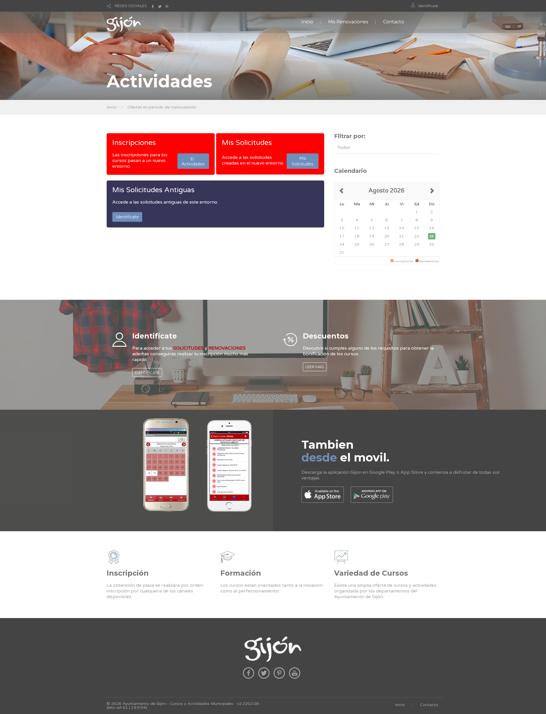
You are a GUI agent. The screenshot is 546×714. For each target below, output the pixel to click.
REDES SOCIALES (131, 6)
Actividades (193, 161)
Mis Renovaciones (348, 21)
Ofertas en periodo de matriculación (161, 107)
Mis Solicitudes (247, 142)
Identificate (428, 6)
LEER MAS (314, 366)
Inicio (307, 21)
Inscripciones (134, 142)
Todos (343, 147)
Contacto (393, 21)
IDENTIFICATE (147, 372)
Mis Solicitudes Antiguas (153, 190)
